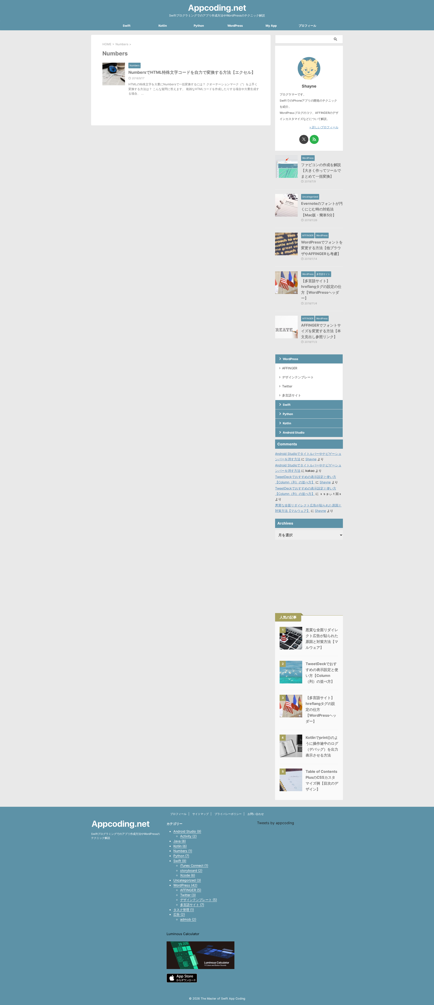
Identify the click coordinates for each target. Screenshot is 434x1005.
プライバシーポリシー (228, 814)
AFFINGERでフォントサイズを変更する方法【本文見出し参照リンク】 (321, 331)
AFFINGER (289, 368)
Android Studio (293, 432)
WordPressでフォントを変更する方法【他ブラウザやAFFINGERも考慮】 (322, 248)
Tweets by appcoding (275, 823)
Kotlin (162, 25)
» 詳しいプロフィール (323, 127)
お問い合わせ (256, 814)
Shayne (310, 459)
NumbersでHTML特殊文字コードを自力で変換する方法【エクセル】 (191, 72)
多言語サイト (291, 395)
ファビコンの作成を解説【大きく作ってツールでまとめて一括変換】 (321, 170)
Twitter (287, 386)
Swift (126, 25)
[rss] (314, 139)
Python (199, 25)
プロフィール (307, 25)
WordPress (235, 25)
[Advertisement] (309, 572)
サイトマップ (200, 814)
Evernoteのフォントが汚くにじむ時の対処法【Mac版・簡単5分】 (322, 209)
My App (271, 25)
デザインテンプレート (298, 377)
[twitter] (303, 139)
